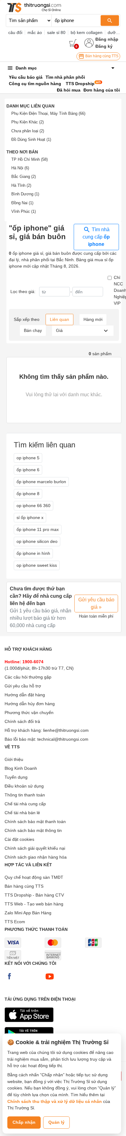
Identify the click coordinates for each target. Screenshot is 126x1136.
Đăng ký (104, 46)
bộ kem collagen (86, 32)
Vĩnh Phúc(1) (23, 211)
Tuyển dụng (16, 777)
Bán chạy (33, 330)
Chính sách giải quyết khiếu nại (35, 848)
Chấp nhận (24, 1122)
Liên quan (59, 319)
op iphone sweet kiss (37, 565)
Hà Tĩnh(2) (21, 185)
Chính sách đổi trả (22, 721)
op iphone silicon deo (37, 541)
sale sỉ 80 (56, 32)
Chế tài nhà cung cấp (25, 803)
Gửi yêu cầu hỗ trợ (23, 685)
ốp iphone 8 (28, 493)
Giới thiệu (14, 759)
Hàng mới (92, 319)
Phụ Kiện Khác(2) (27, 122)
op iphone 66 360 (33, 505)
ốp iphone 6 (28, 469)
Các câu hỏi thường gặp (28, 677)
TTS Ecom (15, 921)
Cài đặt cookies (19, 839)
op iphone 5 (28, 457)
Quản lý (56, 1122)
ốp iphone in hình (33, 553)
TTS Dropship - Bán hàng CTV (34, 895)
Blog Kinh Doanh (21, 768)
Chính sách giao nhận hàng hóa (36, 857)
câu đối (15, 32)
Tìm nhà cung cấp (96, 237)
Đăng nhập (106, 39)
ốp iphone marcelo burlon (41, 481)
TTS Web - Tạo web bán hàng (34, 903)
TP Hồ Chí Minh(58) (29, 159)
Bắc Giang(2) (23, 176)
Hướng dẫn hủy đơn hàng (30, 703)
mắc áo (35, 32)
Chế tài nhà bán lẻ (22, 812)
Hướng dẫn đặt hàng (25, 694)
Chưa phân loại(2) (27, 131)
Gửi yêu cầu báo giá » (96, 603)
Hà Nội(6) (20, 168)
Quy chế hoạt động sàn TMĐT (34, 877)
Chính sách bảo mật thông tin (33, 830)
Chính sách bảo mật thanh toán (35, 821)
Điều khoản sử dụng (24, 786)
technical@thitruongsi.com (62, 739)
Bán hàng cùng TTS (101, 56)
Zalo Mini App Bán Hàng (28, 912)
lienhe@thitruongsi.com (66, 730)
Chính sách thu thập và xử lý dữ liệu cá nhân (54, 1101)
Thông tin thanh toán (25, 794)
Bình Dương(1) (25, 194)
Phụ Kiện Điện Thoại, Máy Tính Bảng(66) (48, 113)
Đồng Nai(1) (22, 203)
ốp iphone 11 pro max (38, 529)
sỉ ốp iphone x (30, 517)
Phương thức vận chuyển (29, 712)
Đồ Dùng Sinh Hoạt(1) (31, 139)
